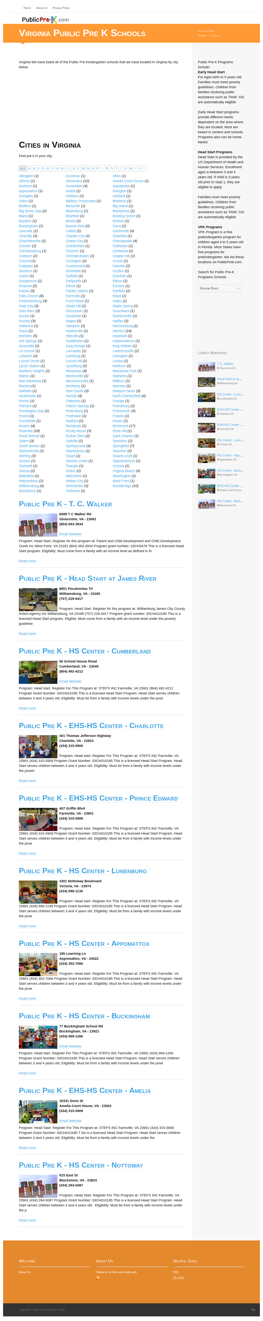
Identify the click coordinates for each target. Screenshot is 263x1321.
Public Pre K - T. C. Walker (65, 504)
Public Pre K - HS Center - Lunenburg (83, 871)
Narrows (119, 386)
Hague (71, 321)
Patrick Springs (77, 406)
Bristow (118, 221)
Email (63, 534)
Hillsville (72, 336)
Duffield (72, 276)
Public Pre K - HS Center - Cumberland (85, 651)
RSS (98, 1277)
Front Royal (75, 301)
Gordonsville (122, 316)
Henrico (119, 331)
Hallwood (26, 326)
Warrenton (74, 476)
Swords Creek (77, 461)
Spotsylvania (75, 446)
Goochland (121, 311)
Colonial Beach (77, 256)
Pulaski (118, 416)
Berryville (73, 206)
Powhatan (73, 416)
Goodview (73, 316)
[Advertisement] (60, 112)
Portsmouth (121, 411)
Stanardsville (29, 451)
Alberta (24, 181)
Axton (23, 201)
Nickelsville (27, 396)
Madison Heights (32, 371)
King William (122, 346)
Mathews (119, 376)
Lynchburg (74, 366)
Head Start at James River (235, 379)
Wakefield (26, 476)
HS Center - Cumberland (234, 394)
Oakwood (73, 401)
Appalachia (121, 186)
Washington (122, 476)
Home (27, 7)
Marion (24, 376)
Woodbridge (122, 486)
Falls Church (28, 296)
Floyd (117, 296)
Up (253, 1309)
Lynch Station (29, 366)
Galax (117, 301)
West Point (121, 481)
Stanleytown (75, 451)
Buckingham (28, 226)
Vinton (71, 471)
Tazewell (25, 466)
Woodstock (27, 491)
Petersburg (74, 411)
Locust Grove (29, 361)
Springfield (121, 446)
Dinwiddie (73, 271)
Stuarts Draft (122, 456)
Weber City (74, 481)
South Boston (29, 446)
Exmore (119, 286)
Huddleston (74, 341)
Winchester (74, 486)
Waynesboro (28, 481)
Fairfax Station (77, 291)
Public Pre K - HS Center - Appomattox (84, 943)
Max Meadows (30, 381)
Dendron (25, 271)
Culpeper (26, 266)
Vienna (24, 471)
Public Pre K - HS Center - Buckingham (84, 1016)
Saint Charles (123, 436)
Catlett (71, 231)
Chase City (74, 241)
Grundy (24, 321)
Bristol (70, 221)
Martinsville (74, 376)
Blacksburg (74, 211)
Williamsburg (29, 486)
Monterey (73, 386)
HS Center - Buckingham (234, 470)
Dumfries (119, 276)
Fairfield (119, 291)
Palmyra (25, 406)
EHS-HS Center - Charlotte (235, 409)
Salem (24, 441)
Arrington (26, 196)
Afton (117, 176)
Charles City (75, 236)
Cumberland (75, 266)
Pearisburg (121, 406)
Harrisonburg (123, 326)
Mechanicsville (77, 381)
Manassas (74, 371)
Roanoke (26, 431)
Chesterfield (75, 246)
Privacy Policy (61, 7)
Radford (72, 421)
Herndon (25, 336)
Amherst (25, 186)
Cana (117, 226)
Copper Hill (121, 256)
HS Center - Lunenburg (233, 440)
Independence (124, 341)
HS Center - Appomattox (233, 455)
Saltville (72, 441)
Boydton (25, 221)
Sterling (25, 456)
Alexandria (74, 181)
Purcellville (27, 421)
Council (24, 261)
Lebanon (25, 356)
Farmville (73, 296)
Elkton (117, 281)
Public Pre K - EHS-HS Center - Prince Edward (98, 798)
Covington (73, 261)
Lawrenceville (123, 351)
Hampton (73, 326)
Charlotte (120, 236)
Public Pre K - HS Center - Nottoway (81, 1165)
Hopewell (120, 336)
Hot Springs (28, 341)
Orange (118, 401)
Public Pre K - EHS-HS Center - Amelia (85, 1090)
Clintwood (120, 251)
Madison (119, 366)
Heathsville (74, 331)
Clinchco (72, 251)
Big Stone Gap (30, 211)
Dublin (24, 276)
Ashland (119, 196)
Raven (118, 421)
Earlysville (73, 281)
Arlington (119, 191)
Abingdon (26, 176)
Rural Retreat (29, 436)
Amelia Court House (128, 181)
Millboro (119, 381)
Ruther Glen (75, 436)
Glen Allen (27, 311)
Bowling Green (124, 216)
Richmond (120, 426)
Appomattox (28, 191)
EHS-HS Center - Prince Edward (239, 424)
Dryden (118, 271)
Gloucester (74, 311)
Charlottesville (30, 241)
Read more (27, 561)
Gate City (26, 306)
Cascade (26, 231)
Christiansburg (30, 251)
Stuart (70, 456)
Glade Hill (73, 306)
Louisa (118, 361)
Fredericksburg (30, 301)
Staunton (119, 451)
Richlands (73, 426)
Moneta (24, 386)
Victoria (118, 466)
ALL (23, 168)
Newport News (124, 391)
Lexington (120, 356)
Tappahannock (124, 461)
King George (75, 346)
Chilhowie (120, 246)
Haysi (23, 331)
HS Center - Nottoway (232, 501)
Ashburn (72, 196)
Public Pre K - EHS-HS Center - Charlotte (91, 725)
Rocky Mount (76, 431)
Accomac (73, 176)
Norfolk (71, 396)
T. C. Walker (225, 363)
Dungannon (28, 281)
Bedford (25, 206)
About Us (41, 7)
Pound (24, 416)
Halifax (118, 321)
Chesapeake (122, 241)
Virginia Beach (124, 471)
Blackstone (121, 211)
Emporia (25, 286)
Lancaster (73, 351)
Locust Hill (74, 361)
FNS (176, 1272)
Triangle (72, 466)
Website (75, 534)
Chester (25, 246)
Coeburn (25, 256)
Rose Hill (119, 431)
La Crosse (27, 351)
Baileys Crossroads (81, 201)
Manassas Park (125, 371)
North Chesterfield (127, 396)
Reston (24, 426)
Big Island (120, 206)
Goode (24, 316)
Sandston (120, 441)
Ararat (70, 191)
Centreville (121, 231)
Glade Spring (123, 306)
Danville (119, 266)
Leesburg (73, 356)
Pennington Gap (31, 411)
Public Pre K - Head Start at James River (88, 578)
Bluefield (72, 216)
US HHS (178, 1277)
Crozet (118, 261)
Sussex (24, 461)
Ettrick (70, 286)
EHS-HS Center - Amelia (234, 486)
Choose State (209, 288)
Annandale (74, 186)
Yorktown (73, 491)
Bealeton (119, 201)
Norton (24, 401)
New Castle (75, 391)
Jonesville (26, 346)
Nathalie (25, 391)
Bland (23, 216)
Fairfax (24, 291)
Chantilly (25, 236)
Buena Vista (75, 226)
